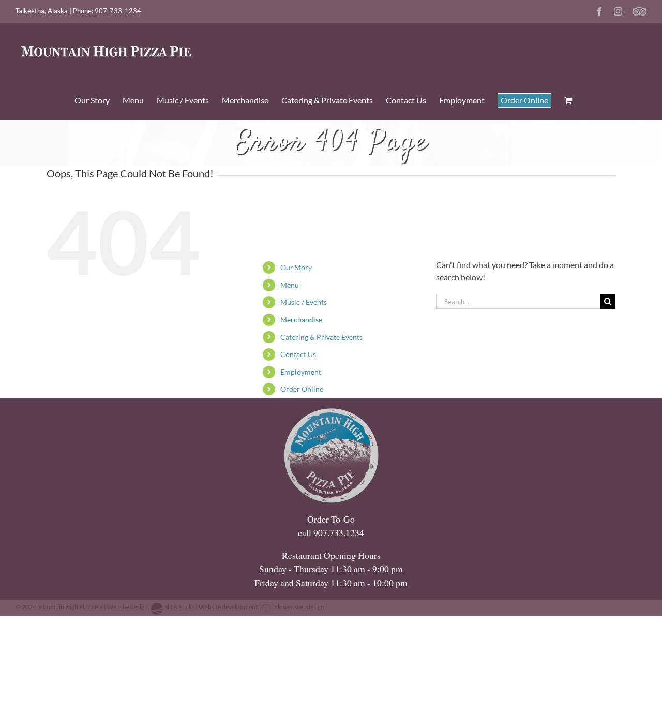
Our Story (296, 267)
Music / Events (303, 302)
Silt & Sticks (179, 607)
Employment (300, 371)
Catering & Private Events (321, 337)
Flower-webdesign (298, 607)
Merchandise (301, 319)
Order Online (301, 388)
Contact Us (298, 354)
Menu (289, 284)
